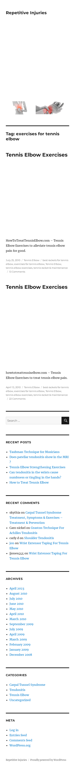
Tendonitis (17, 690)
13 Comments (17, 271)
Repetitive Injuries (26, 12)
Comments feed (20, 740)
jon (11, 543)
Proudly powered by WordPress (48, 760)
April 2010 (16, 614)
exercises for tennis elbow (29, 264)
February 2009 (20, 644)
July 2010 (15, 598)
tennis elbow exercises (19, 267)
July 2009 (16, 629)
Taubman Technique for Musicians (34, 452)
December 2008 (20, 654)
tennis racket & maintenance (50, 267)
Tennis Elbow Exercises (37, 155)
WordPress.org (20, 745)
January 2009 (19, 649)
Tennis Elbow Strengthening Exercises (37, 467)
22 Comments (17, 398)
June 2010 (16, 604)
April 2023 (16, 588)
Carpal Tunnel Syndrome (27, 685)
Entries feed (18, 735)
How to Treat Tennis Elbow (29, 482)
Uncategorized (20, 700)
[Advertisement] (37, 60)
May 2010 (16, 609)
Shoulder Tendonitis (39, 538)
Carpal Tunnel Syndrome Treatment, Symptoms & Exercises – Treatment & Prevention (36, 518)
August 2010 (18, 593)
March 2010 (17, 619)
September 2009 (21, 624)
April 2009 (17, 634)
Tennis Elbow (31, 260)
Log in (14, 730)
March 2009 (18, 639)
